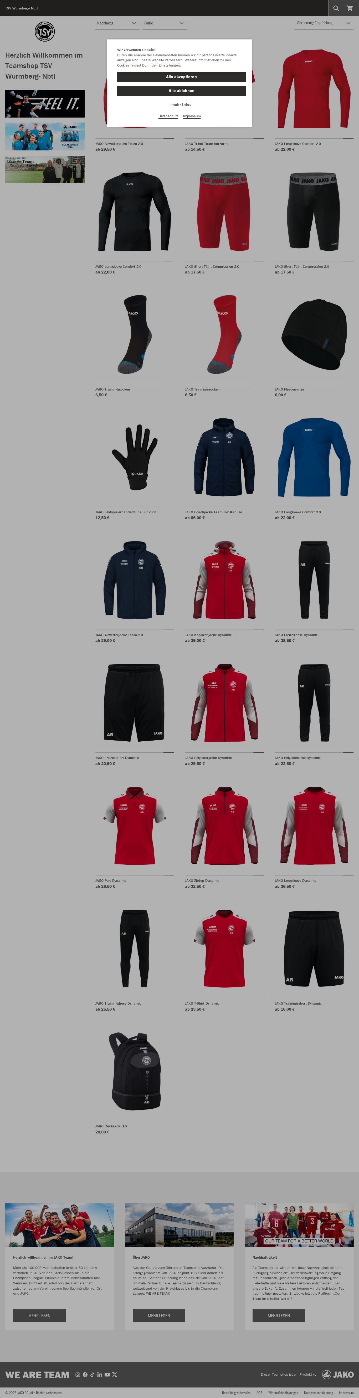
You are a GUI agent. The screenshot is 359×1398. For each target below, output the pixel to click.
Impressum (192, 116)
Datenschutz (168, 116)
